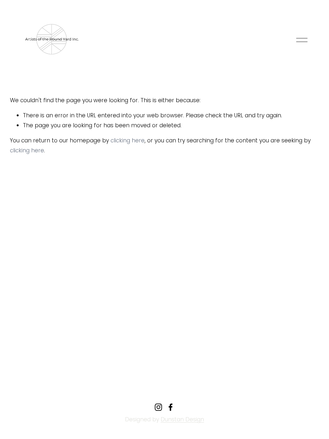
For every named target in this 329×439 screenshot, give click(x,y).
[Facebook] (170, 407)
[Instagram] (158, 407)
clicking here (128, 140)
